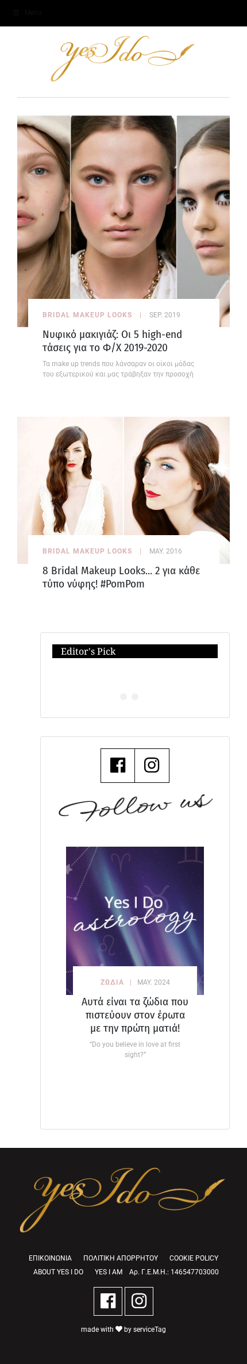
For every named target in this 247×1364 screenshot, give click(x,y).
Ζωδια (112, 982)
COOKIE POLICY (193, 1258)
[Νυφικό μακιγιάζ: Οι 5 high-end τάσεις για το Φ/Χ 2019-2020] (123, 220)
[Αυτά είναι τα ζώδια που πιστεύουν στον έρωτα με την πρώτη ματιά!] (135, 920)
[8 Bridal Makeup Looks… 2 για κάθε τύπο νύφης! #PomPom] (123, 489)
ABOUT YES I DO (58, 1272)
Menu (33, 13)
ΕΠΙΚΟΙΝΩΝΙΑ (50, 1258)
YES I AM (108, 1272)
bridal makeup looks (87, 315)
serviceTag (149, 1329)
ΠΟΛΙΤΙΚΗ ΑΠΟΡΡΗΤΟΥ (120, 1258)
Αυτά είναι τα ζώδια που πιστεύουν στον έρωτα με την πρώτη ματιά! (135, 1015)
